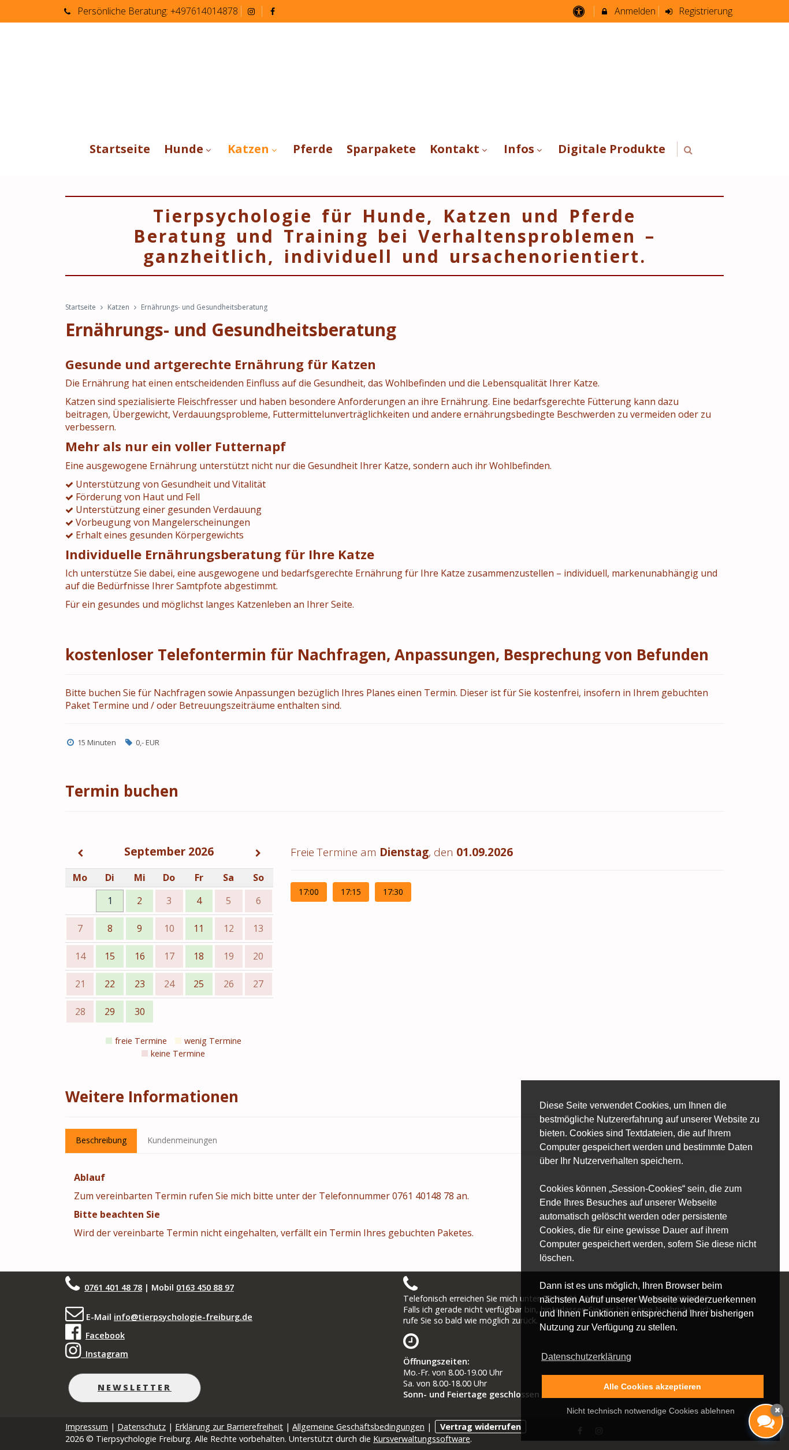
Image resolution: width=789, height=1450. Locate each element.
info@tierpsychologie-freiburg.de (183, 1316)
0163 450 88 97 (205, 1287)
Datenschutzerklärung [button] (586, 1357)
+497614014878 (204, 11)
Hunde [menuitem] (183, 149)
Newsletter (135, 1387)
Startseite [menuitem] (120, 149)
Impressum (86, 1426)
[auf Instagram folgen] (253, 11)
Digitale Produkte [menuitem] (611, 149)
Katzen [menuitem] (248, 149)
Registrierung (704, 11)
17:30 (393, 891)
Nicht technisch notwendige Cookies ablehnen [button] (651, 1410)
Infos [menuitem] (519, 149)
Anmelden (634, 11)
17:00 (309, 891)
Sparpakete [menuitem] (381, 149)
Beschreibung (101, 1140)
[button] (688, 150)
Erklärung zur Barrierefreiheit (229, 1426)
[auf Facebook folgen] (273, 11)
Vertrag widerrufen (480, 1426)
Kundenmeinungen (182, 1140)
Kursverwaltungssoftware (421, 1438)
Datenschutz (141, 1426)
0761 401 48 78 (113, 1287)
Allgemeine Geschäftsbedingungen (358, 1426)
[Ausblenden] (777, 1410)
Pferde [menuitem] (313, 149)
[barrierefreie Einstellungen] (579, 11)
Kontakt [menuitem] (454, 149)
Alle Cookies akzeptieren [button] (652, 1386)
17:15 (351, 891)
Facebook (105, 1335)
